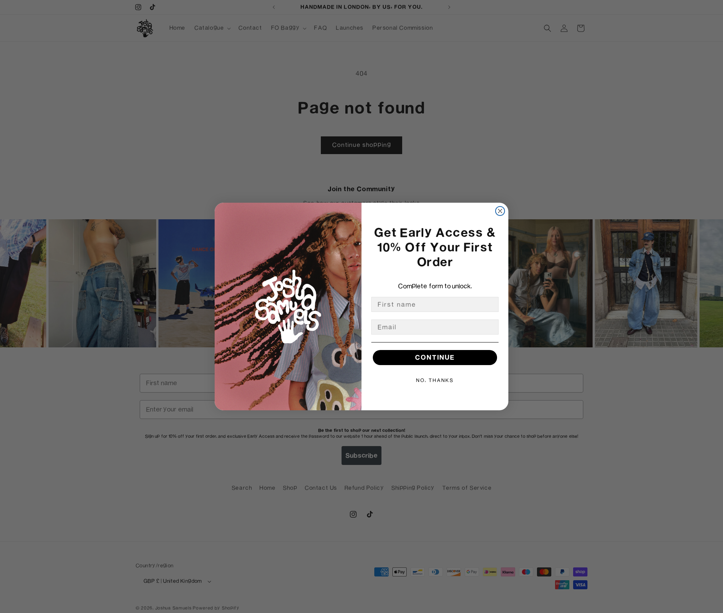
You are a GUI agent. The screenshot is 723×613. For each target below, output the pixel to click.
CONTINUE (435, 357)
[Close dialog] (500, 211)
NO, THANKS (435, 380)
